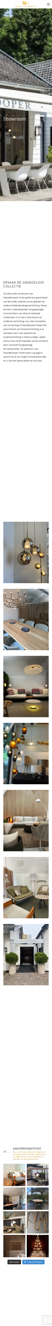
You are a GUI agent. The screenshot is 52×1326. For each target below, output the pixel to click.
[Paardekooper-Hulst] (26, 820)
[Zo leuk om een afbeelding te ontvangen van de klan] (14, 1198)
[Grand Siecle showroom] (26, 619)
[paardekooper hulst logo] (26, 4)
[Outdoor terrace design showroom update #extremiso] (38, 1175)
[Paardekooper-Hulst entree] (26, 954)
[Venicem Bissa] (38, 1222)
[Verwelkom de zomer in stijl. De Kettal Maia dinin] (38, 1198)
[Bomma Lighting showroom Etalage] (26, 753)
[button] (48, 4)
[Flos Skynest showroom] (26, 686)
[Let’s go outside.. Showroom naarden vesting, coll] (14, 1175)
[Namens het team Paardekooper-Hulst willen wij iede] (38, 1246)
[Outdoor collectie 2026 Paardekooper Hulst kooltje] (14, 1222)
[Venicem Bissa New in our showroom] (14, 1246)
